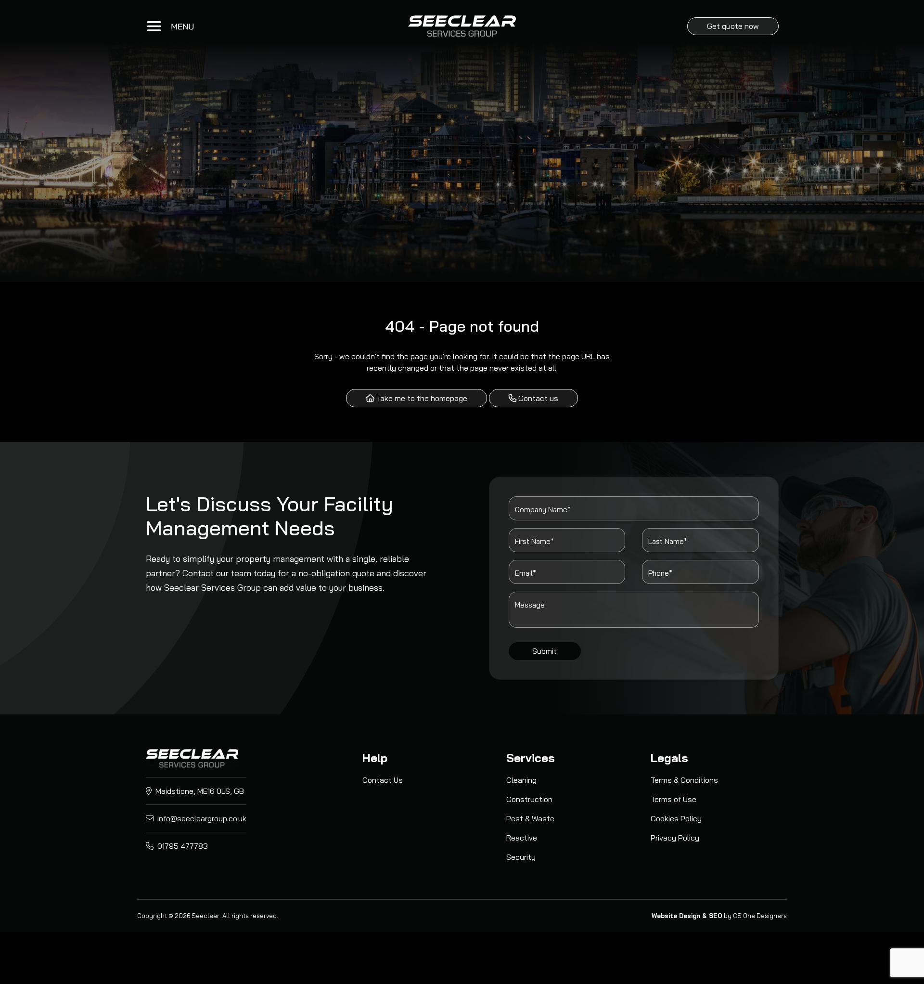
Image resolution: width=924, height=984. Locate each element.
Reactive (521, 837)
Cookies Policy (676, 818)
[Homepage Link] (462, 26)
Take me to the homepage (420, 398)
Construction (529, 799)
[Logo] (192, 758)
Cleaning (521, 780)
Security (521, 857)
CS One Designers (760, 915)
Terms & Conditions (684, 780)
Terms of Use (673, 799)
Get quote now (733, 26)
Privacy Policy (675, 837)
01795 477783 (181, 846)
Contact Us (382, 780)
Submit (544, 651)
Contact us (537, 398)
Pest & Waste (530, 818)
